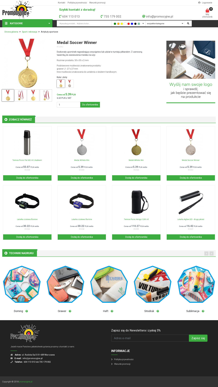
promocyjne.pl (25, 381)
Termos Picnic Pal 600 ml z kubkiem (27, 160)
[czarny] (135, 23)
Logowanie (207, 2)
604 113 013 (71, 16)
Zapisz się (198, 338)
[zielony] (115, 23)
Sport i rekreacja (29, 32)
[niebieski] (132, 23)
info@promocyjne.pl (159, 16)
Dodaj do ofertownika (27, 177)
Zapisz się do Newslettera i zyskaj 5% (136, 330)
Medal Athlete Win (81, 160)
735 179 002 (112, 16)
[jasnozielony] (138, 23)
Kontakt (61, 2)
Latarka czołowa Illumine (27, 219)
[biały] (125, 23)
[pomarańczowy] (118, 23)
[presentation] (206, 253)
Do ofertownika (90, 104)
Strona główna (11, 32)
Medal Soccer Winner (190, 160)
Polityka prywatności (77, 2)
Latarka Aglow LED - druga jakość (190, 219)
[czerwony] (128, 23)
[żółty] (121, 23)
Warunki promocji (97, 2)
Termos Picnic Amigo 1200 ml (136, 219)
